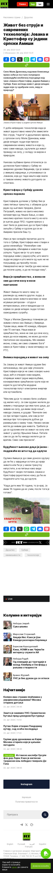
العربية (32, 844)
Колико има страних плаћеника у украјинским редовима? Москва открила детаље (22, 699)
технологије (33, 555)
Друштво (10, 550)
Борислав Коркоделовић (25, 647)
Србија (24, 550)
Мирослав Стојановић (24, 634)
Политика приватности (26, 801)
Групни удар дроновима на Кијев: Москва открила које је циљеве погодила (22, 742)
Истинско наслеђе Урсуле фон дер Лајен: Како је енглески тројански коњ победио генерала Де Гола (24, 759)
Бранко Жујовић (21, 675)
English (10, 844)
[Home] (4, 4)
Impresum (26, 797)
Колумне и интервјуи (22, 615)
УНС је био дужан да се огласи (31, 678)
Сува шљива (20, 626)
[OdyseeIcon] (31, 824)
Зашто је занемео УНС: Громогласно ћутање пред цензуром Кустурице (24, 714)
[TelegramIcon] (21, 824)
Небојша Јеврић (21, 624)
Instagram (26, 784)
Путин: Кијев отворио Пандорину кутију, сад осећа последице (22, 727)
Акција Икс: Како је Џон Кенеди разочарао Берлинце (30, 639)
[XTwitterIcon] (26, 824)
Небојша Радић (20, 659)
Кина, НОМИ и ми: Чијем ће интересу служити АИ (28, 651)
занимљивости (13, 555)
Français (29, 846)
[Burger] (48, 4)
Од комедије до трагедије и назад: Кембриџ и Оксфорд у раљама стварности (30, 664)
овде (14, 867)
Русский (21, 844)
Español (42, 844)
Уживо (22, 4)
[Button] (45, 814)
